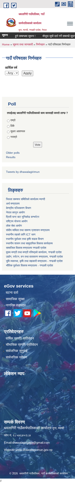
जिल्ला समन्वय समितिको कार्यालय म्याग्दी (25, 199)
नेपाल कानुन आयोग (15, 212)
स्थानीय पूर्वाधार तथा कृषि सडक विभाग (25, 238)
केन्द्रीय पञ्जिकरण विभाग (18, 208)
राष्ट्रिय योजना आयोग (16, 221)
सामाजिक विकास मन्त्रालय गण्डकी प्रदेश (26, 247)
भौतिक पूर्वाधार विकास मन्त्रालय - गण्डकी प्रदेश (29, 265)
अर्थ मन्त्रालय (13, 203)
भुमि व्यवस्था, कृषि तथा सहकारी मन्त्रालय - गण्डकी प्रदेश (34, 261)
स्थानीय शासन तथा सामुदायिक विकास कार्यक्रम (29, 243)
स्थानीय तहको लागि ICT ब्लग (20, 234)
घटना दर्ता (12, 293)
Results (10, 157)
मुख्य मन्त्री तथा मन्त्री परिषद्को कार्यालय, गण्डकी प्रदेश (34, 252)
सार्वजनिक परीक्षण (16, 357)
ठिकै (12, 125)
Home (6, 44)
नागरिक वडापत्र (16, 305)
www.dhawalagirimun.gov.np (33, 449)
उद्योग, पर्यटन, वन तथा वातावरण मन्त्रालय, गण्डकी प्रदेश (34, 256)
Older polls (13, 152)
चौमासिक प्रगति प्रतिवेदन (22, 345)
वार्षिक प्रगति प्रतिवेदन (20, 338)
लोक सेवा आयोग (14, 225)
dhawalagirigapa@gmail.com (31, 442)
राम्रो (12, 120)
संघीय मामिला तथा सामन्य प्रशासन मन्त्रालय (28, 230)
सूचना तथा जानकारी (23, 44)
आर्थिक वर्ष (11, 67)
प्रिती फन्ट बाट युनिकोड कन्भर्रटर (22, 216)
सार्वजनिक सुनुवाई (16, 351)
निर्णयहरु (40, 44)
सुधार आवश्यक (17, 131)
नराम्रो (13, 136)
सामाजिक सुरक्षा (15, 299)
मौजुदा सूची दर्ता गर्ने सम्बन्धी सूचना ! (56, 36)
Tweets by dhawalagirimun (23, 171)
